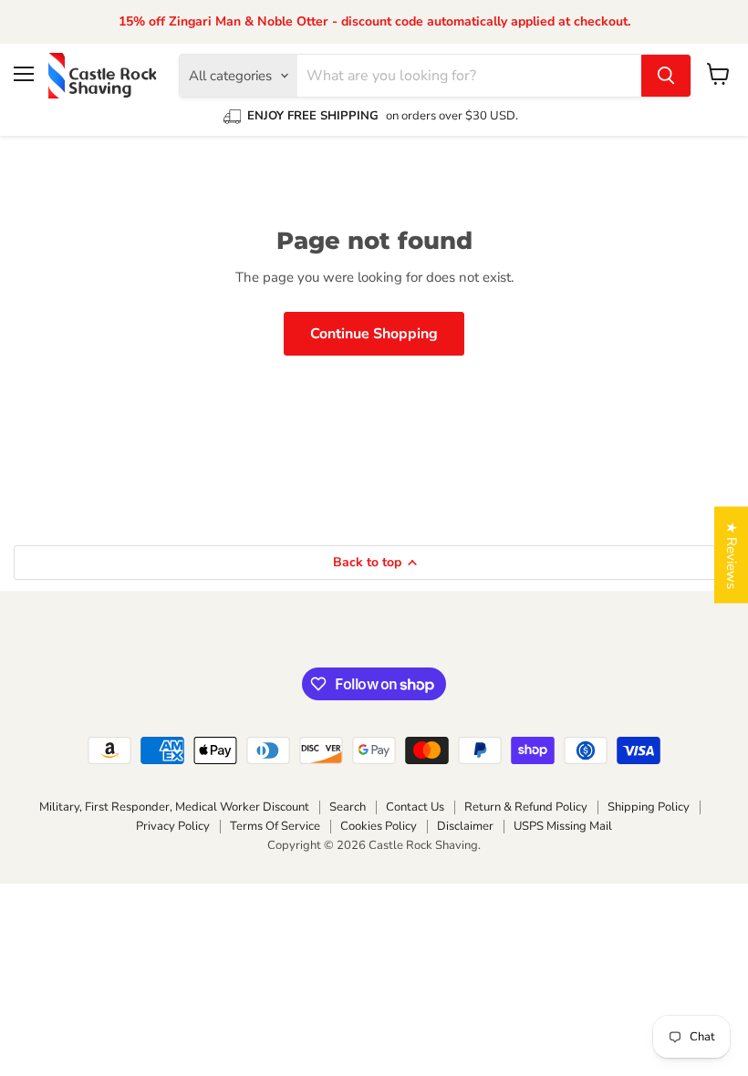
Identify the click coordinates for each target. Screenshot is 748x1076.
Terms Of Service (275, 826)
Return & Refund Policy (525, 807)
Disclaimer (465, 826)
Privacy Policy (173, 826)
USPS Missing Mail (563, 826)
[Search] (666, 76)
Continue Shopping (374, 334)
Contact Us (415, 807)
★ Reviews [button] (731, 555)
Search (347, 807)
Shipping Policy (649, 807)
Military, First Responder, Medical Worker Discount (174, 807)
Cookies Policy (378, 826)
